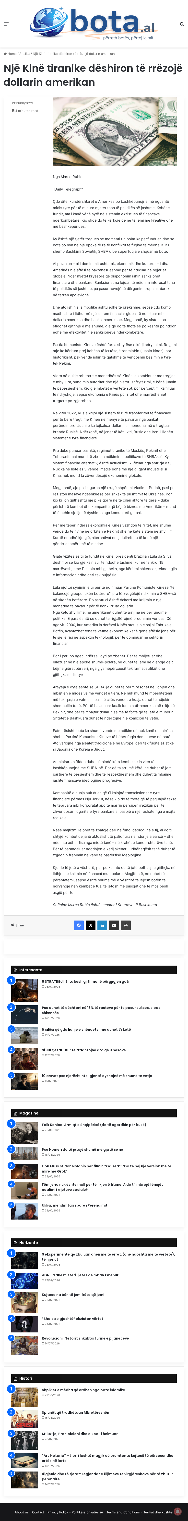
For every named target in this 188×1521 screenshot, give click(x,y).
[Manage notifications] (178, 1511)
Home (12, 54)
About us (22, 1512)
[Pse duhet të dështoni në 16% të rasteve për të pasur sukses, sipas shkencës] (24, 1014)
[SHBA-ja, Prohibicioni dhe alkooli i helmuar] (24, 1440)
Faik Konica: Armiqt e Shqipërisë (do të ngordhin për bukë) (94, 1124)
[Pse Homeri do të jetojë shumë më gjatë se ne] (24, 1153)
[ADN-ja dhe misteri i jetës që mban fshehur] (24, 1281)
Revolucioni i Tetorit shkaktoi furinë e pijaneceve (85, 1338)
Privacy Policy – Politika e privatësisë (75, 1512)
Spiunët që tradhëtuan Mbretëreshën (75, 1412)
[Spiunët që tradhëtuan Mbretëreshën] (24, 1419)
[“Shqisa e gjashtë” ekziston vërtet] (24, 1324)
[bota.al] (94, 23)
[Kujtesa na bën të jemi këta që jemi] (24, 1302)
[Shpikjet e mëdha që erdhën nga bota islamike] (24, 1397)
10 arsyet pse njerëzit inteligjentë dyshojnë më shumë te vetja (97, 1075)
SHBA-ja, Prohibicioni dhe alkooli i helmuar (80, 1433)
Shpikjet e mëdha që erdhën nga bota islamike (83, 1390)
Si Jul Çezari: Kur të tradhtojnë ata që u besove (84, 1050)
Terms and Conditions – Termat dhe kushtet (140, 1512)
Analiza (24, 54)
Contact (38, 1512)
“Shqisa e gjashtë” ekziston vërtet (72, 1318)
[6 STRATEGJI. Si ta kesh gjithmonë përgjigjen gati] (24, 990)
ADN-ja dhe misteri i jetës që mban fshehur (80, 1275)
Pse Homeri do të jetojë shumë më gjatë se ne (82, 1149)
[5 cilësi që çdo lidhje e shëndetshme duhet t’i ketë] (24, 1035)
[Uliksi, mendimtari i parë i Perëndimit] (24, 1211)
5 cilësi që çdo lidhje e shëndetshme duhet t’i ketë (86, 1029)
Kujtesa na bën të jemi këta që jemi (73, 1294)
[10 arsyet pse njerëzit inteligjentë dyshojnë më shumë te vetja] (24, 1081)
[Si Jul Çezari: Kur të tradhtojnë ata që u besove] (24, 1059)
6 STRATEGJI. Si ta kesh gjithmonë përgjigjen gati (85, 981)
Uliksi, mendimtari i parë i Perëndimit (74, 1205)
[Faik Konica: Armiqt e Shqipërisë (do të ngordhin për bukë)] (24, 1133)
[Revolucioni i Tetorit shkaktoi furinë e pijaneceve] (24, 1345)
